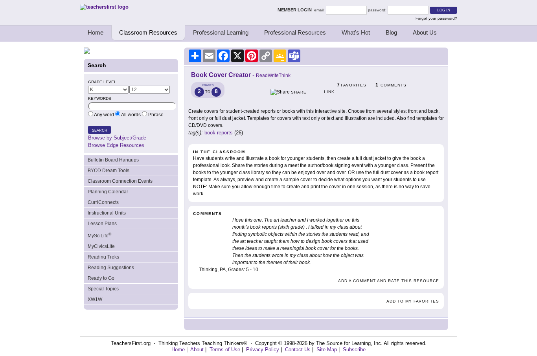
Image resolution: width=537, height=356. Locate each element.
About (197, 349)
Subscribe (354, 349)
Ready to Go (101, 278)
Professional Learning (220, 32)
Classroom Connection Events (120, 181)
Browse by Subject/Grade (117, 138)
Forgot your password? (436, 18)
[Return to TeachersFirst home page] (104, 7)
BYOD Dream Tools (108, 170)
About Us (425, 32)
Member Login (296, 9)
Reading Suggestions (111, 267)
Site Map (326, 349)
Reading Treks (103, 257)
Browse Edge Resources (116, 145)
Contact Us (298, 349)
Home (95, 32)
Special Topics (103, 289)
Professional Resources (295, 32)
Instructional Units (107, 213)
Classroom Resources (148, 32)
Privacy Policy (262, 349)
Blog (391, 32)
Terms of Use (225, 349)
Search (99, 130)
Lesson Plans (102, 223)
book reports (218, 133)
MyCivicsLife (101, 246)
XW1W (95, 299)
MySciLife (99, 235)
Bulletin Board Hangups (113, 160)
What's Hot (356, 32)
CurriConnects (103, 202)
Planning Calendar (108, 192)
